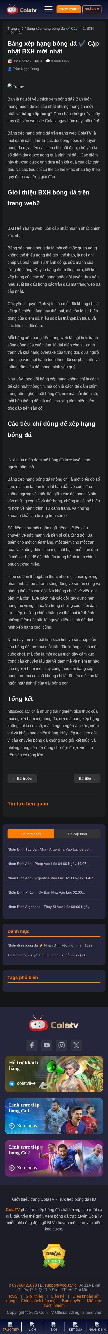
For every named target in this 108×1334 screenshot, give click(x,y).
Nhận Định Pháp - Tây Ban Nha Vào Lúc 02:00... (46, 892)
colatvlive (26, 1083)
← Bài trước (22, 778)
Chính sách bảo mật (39, 1301)
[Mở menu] (48, 9)
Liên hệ (58, 1296)
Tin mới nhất (31, 834)
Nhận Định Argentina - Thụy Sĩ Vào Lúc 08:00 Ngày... (50, 907)
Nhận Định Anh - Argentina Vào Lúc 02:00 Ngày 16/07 (50, 878)
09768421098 (24, 1285)
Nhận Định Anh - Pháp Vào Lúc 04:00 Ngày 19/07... (48, 864)
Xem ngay (27, 1125)
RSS (13, 1296)
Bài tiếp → (87, 778)
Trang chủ (16, 28)
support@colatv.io (61, 1285)
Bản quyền (71, 1301)
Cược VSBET (69, 9)
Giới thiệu (34, 1296)
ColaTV (85, 133)
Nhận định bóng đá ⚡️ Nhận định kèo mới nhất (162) (50, 945)
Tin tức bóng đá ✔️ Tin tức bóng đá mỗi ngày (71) (47, 955)
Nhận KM (92, 9)
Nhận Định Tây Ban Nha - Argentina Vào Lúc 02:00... (50, 849)
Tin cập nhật (77, 834)
